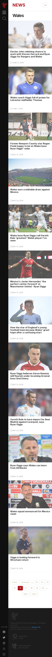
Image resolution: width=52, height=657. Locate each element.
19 (37, 588)
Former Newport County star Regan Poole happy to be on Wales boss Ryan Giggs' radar (30, 146)
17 (26, 588)
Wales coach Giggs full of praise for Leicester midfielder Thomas (30, 98)
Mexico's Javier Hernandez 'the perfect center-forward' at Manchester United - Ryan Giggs (28, 284)
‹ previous (25, 582)
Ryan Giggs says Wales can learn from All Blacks (28, 466)
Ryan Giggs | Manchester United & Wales (4, 5)
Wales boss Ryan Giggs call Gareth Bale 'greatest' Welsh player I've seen (29, 238)
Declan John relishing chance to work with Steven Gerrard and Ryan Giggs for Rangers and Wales (30, 54)
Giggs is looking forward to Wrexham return (25, 558)
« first (14, 582)
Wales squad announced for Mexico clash (30, 512)
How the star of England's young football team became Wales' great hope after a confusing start (29, 330)
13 (42, 582)
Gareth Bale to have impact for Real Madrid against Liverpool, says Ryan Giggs (30, 422)
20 (43, 588)
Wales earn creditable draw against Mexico (30, 190)
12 (36, 582)
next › (26, 594)
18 (31, 588)
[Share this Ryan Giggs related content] (4, 654)
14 (48, 582)
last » (34, 594)
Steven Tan (36, 627)
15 (15, 588)
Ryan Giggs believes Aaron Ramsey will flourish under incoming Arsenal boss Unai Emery (30, 376)
